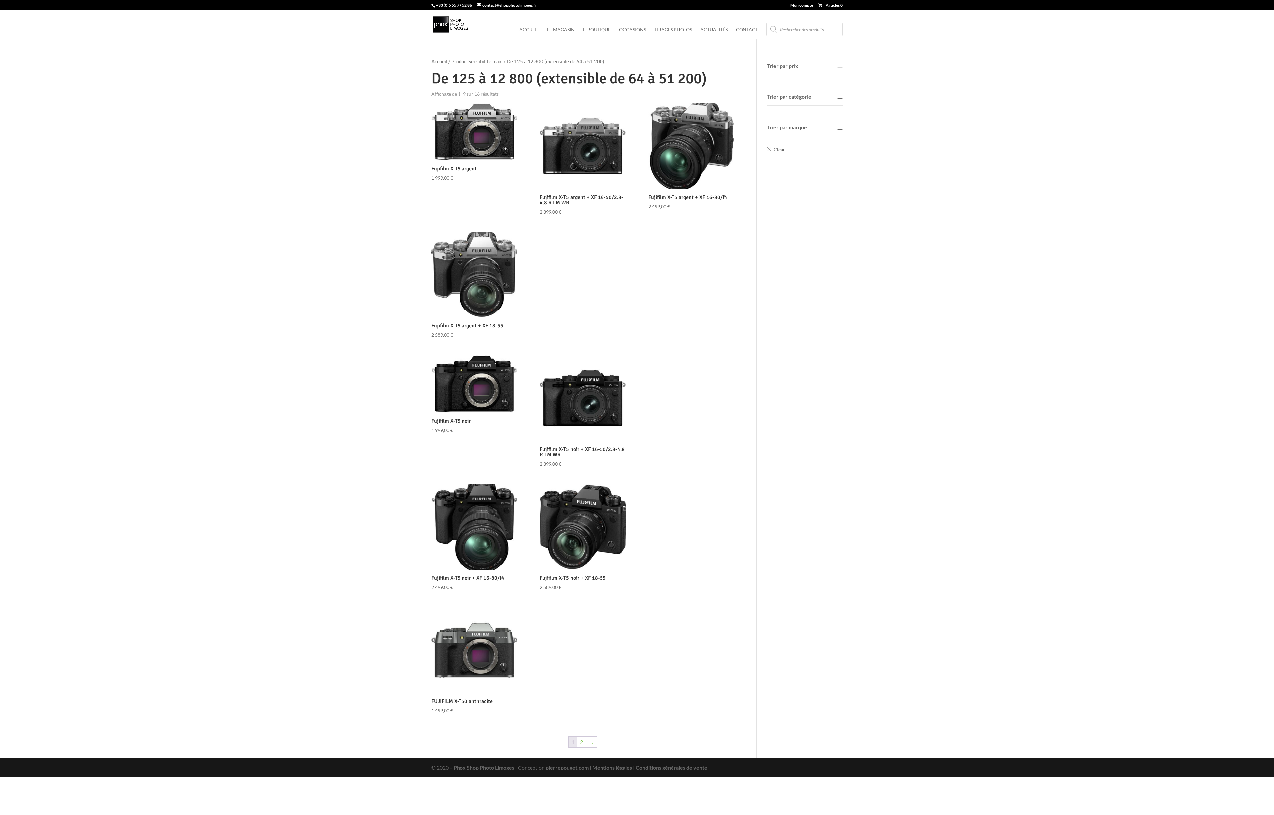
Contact (747, 29)
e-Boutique (597, 29)
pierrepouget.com (567, 767)
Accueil (529, 29)
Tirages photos (673, 29)
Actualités (714, 29)
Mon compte (801, 5)
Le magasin (561, 29)
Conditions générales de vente (671, 767)
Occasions (632, 29)
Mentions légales (612, 767)
